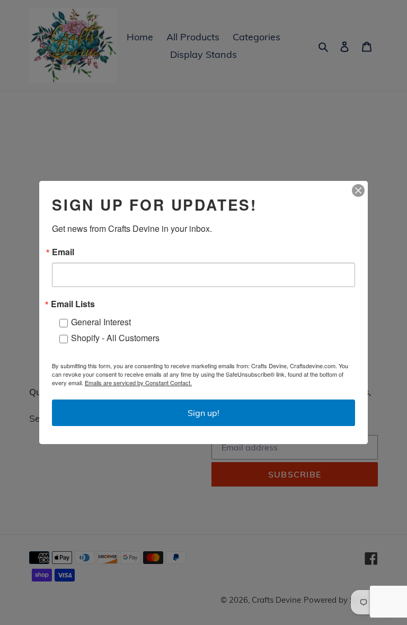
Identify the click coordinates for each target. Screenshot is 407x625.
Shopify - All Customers (115, 338)
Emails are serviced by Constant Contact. (138, 382)
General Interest (101, 322)
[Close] (358, 190)
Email (63, 252)
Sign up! (203, 412)
